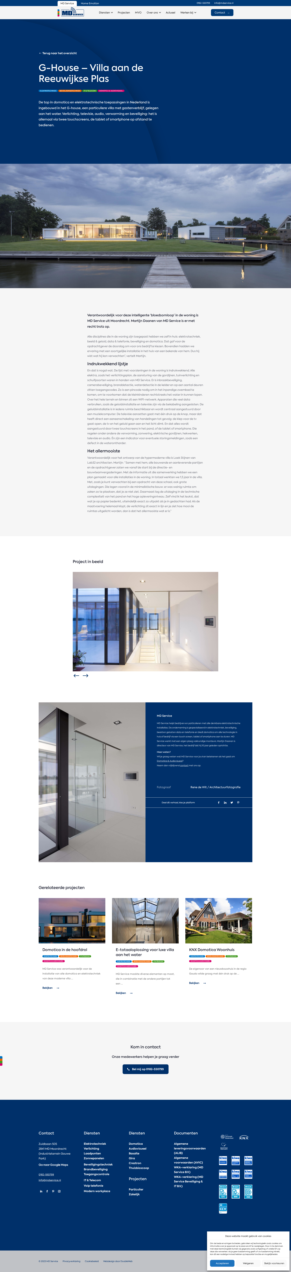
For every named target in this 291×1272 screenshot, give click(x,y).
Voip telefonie (93, 1186)
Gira (132, 1158)
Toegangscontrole (96, 1174)
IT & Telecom (92, 1180)
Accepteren (222, 1263)
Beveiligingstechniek (98, 1164)
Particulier (136, 1189)
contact (184, 765)
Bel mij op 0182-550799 (148, 1069)
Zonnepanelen (94, 1158)
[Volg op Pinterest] (53, 1191)
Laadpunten (92, 1153)
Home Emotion (90, 3)
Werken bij (186, 12)
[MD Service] (71, 11)
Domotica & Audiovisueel (169, 761)
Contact (222, 12)
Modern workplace (97, 1191)
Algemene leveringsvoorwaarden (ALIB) (190, 1148)
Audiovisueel (137, 1148)
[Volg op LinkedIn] (41, 1191)
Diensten (104, 12)
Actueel (170, 12)
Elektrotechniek (95, 1144)
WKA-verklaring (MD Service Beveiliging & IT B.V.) (188, 1181)
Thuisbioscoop (139, 1168)
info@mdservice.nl (50, 1180)
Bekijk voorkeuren (274, 1263)
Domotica (136, 1144)
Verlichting (91, 1148)
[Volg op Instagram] (59, 1191)
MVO (138, 12)
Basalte (134, 1153)
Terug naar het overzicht (59, 53)
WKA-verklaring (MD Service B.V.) (188, 1169)
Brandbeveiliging (96, 1169)
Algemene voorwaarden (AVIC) (188, 1160)
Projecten (124, 12)
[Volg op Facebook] (47, 1191)
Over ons (152, 12)
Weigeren (248, 1263)
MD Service (67, 3)
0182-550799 (46, 1174)
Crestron (135, 1163)
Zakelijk (134, 1194)
